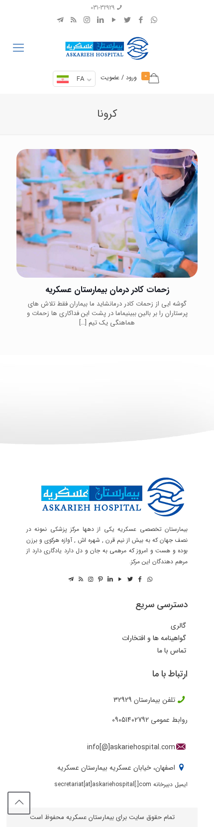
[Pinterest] (100, 579)
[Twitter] (127, 20)
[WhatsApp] (154, 20)
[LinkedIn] (100, 20)
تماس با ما (171, 651)
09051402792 (130, 719)
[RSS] (73, 20)
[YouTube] (113, 20)
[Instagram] (87, 20)
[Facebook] (140, 20)
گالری (178, 626)
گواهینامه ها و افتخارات (154, 638)
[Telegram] (60, 20)
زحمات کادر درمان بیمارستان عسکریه (107, 290)
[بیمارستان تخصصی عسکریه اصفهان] (107, 45)
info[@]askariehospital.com (131, 747)
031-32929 (102, 7)
